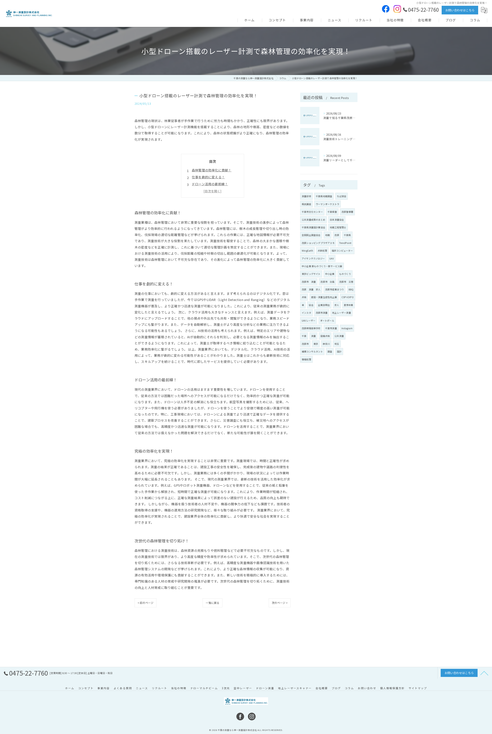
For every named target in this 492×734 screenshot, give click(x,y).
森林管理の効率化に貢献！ (211, 170)
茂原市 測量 (309, 281)
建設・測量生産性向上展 (324, 297)
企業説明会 (324, 305)
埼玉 (336, 343)
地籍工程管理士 (338, 227)
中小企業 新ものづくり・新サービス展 (322, 266)
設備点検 (325, 335)
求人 (336, 305)
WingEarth (307, 250)
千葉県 (347, 235)
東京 (315, 343)
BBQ (351, 289)
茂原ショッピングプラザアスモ (318, 242)
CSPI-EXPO (348, 297)
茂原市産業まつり (334, 289)
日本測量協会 (337, 219)
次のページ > (280, 603)
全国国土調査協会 (311, 235)
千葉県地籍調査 (324, 196)
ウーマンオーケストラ (327, 204)
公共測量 (339, 335)
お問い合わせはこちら (460, 10)
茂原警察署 (347, 211)
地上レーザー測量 (341, 312)
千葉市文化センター (312, 211)
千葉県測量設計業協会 (313, 227)
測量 (313, 335)
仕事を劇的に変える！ (208, 177)
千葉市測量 (331, 328)
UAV (331, 258)
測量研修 (306, 196)
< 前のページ (145, 603)
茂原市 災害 (346, 281)
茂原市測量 (321, 312)
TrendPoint (345, 242)
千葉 (304, 335)
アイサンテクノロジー (313, 258)
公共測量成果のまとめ (313, 219)
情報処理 (306, 359)
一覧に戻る (212, 603)
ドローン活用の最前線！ (210, 184)
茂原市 (305, 343)
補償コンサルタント (312, 351)
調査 (329, 351)
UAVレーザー (308, 320)
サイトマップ (418, 688)
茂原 (336, 235)
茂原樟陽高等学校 (311, 328)
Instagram (347, 328)
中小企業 (330, 273)
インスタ (306, 312)
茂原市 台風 (327, 281)
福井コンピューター (342, 250)
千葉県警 (332, 211)
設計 (339, 351)
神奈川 (326, 343)
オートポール (327, 320)
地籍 (327, 235)
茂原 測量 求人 (311, 289)
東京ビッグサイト (311, 273)
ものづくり (345, 273)
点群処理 (322, 250)
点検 (304, 297)
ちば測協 (341, 196)
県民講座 (306, 204)
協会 (311, 305)
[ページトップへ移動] (484, 673)
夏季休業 (348, 305)
